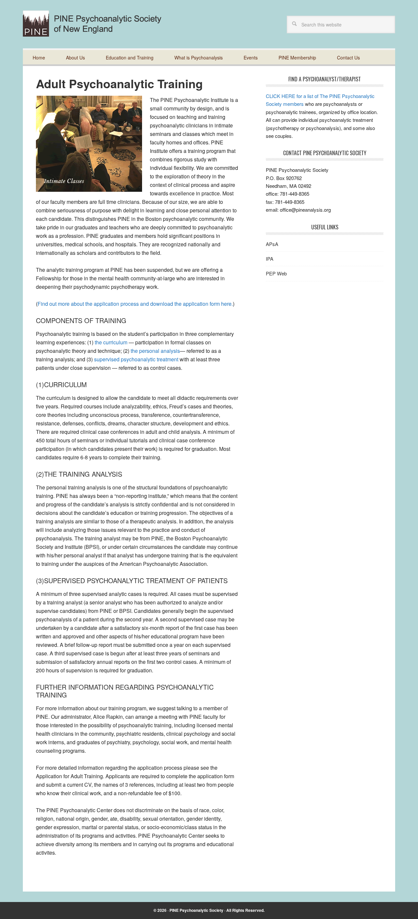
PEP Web (276, 273)
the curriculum (111, 342)
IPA (269, 258)
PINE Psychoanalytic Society (196, 910)
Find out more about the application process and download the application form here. (135, 303)
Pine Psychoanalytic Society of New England (97, 23)
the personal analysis (155, 350)
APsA (272, 243)
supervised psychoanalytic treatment (136, 359)
